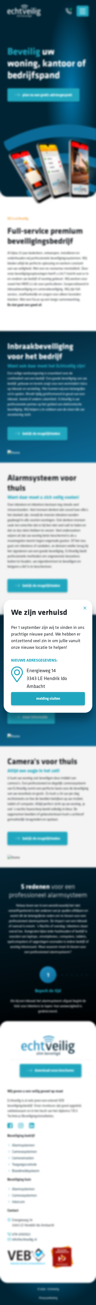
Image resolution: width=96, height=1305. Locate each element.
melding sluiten (48, 698)
